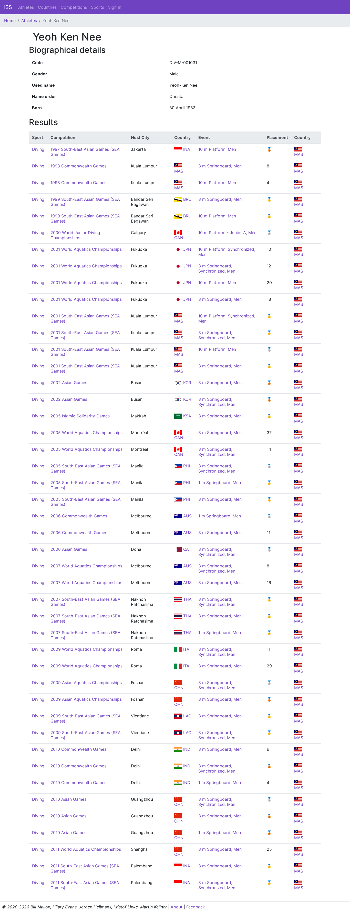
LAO (186, 715)
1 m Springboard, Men (219, 482)
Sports (97, 7)
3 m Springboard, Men (220, 165)
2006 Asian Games (68, 549)
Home (10, 20)
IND (186, 749)
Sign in (114, 7)
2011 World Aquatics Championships (85, 849)
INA (186, 149)
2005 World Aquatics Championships (86, 432)
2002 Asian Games (68, 382)
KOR (186, 382)
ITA (185, 649)
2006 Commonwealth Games (78, 515)
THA (187, 599)
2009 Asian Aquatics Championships (86, 682)
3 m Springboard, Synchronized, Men (216, 268)
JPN (186, 249)
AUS (187, 515)
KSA (186, 415)
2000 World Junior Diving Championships (75, 235)
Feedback (195, 906)
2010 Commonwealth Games (78, 749)
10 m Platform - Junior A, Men (227, 232)
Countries (47, 7)
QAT (186, 549)
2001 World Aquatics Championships (86, 249)
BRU (186, 199)
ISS (8, 7)
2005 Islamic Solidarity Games (80, 415)
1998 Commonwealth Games (78, 165)
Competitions (74, 7)
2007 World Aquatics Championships (86, 565)
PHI (186, 465)
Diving (38, 149)
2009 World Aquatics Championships (86, 649)
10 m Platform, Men (217, 149)
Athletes (26, 7)
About (176, 906)
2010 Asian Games (68, 799)
